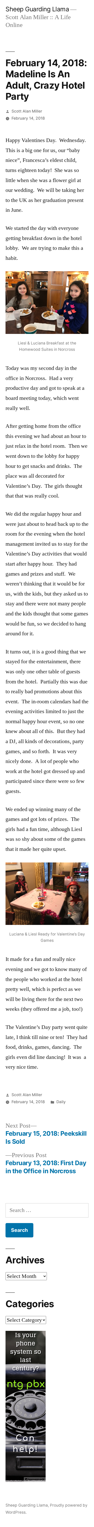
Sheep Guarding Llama (37, 9)
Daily (61, 1101)
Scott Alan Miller (27, 111)
